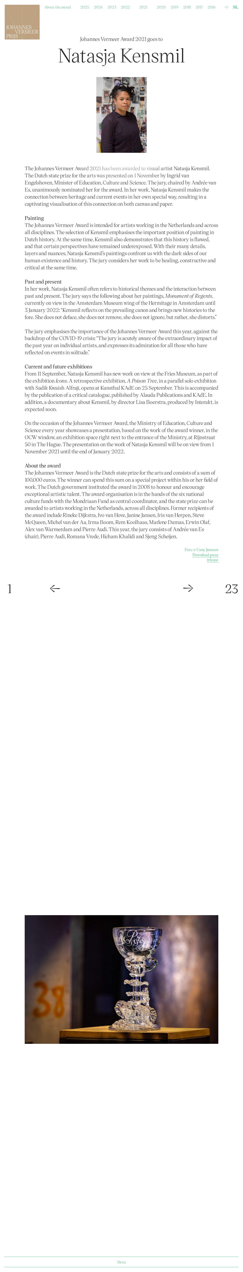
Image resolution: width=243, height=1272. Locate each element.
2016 (211, 6)
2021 (143, 6)
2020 (161, 6)
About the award (57, 6)
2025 (84, 6)
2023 (111, 6)
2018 (187, 6)
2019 (174, 6)
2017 (199, 6)
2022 (125, 6)
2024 (98, 6)
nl (235, 6)
